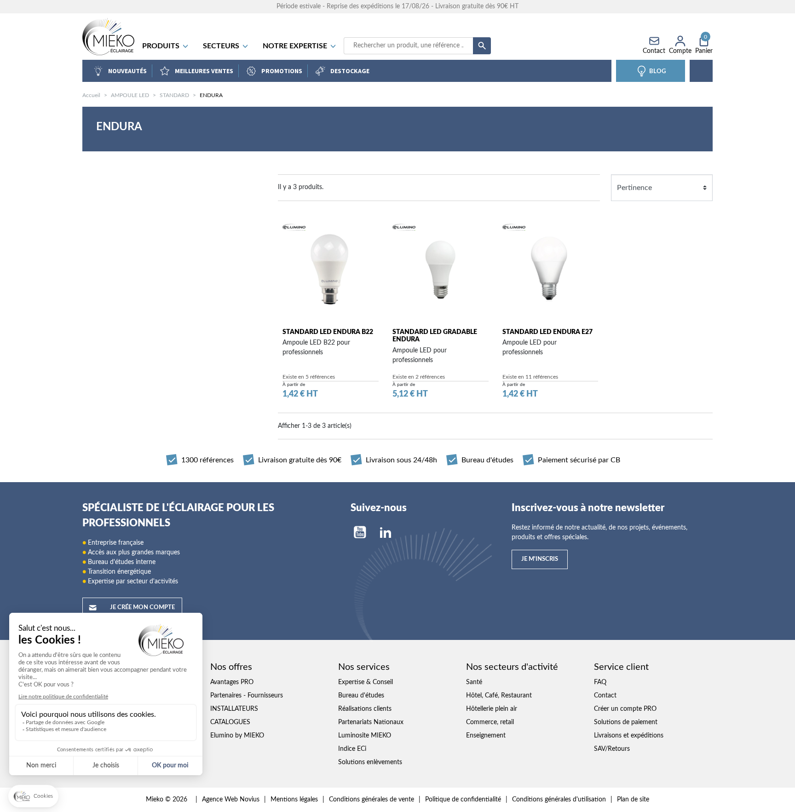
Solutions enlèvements (370, 762)
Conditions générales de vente (371, 799)
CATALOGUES (230, 722)
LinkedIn (385, 532)
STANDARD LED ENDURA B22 (327, 332)
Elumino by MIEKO (237, 735)
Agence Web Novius (230, 799)
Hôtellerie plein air (491, 709)
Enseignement (486, 735)
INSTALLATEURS (234, 709)
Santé (474, 682)
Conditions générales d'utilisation (559, 799)
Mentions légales (294, 799)
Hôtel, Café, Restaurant (499, 695)
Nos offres (231, 667)
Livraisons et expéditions (628, 735)
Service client (621, 667)
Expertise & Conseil (365, 682)
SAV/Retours (612, 749)
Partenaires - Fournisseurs (246, 695)
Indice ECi (352, 749)
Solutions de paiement (625, 722)
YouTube (360, 532)
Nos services (364, 667)
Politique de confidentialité (463, 799)
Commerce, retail (490, 722)
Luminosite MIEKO (364, 735)
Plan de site (633, 799)
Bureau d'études (361, 695)
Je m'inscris (539, 559)
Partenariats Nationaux (370, 722)
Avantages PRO (231, 682)
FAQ (600, 682)
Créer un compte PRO (625, 709)
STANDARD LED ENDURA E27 (547, 332)
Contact (605, 695)
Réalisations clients (365, 709)
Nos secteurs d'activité (512, 667)
